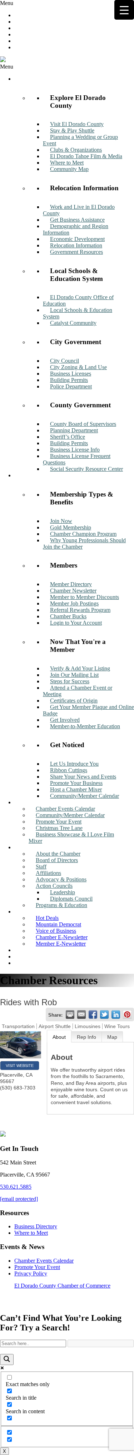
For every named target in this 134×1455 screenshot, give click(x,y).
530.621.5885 (15, 1187)
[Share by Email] (81, 1014)
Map (112, 1037)
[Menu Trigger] (124, 10)
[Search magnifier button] (7, 1359)
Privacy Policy (30, 1273)
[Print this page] (70, 1014)
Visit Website (20, 1065)
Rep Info (86, 1037)
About (59, 1037)
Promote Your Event (37, 1267)
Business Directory (35, 1226)
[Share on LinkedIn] (115, 1014)
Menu (6, 3)
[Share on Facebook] (93, 1014)
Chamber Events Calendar (44, 1261)
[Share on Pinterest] (127, 1014)
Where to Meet (31, 1233)
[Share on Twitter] (104, 1014)
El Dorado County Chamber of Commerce (62, 1286)
